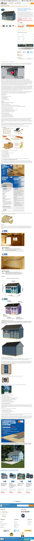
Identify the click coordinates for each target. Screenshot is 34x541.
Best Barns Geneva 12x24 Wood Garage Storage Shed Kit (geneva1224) (4, 484)
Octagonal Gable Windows (19, 37)
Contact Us (15, 522)
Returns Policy (16, 523)
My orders (29, 523)
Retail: (19, 24)
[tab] (3, 61)
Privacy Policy (2, 525)
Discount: (22, 24)
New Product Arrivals (3, 524)
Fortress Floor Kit (19, 41)
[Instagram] (27, 511)
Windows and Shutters (19, 39)
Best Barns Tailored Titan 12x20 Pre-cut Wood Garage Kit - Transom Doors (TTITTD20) (29, 485)
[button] (2, 539)
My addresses (29, 521)
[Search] (32, 3)
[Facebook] (21, 511)
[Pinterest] (25, 511)
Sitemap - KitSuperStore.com (3, 527)
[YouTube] (23, 511)
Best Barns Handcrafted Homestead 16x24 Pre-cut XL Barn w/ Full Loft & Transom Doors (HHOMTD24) (12, 485)
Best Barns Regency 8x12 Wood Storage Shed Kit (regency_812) (21, 484)
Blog (1, 522)
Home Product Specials (3, 523)
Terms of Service (16, 527)
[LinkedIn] (28, 511)
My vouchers (29, 524)
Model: (18, 22)
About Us (15, 521)
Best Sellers (2, 521)
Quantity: (19, 29)
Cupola (18, 34)
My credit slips (30, 522)
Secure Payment (16, 524)
